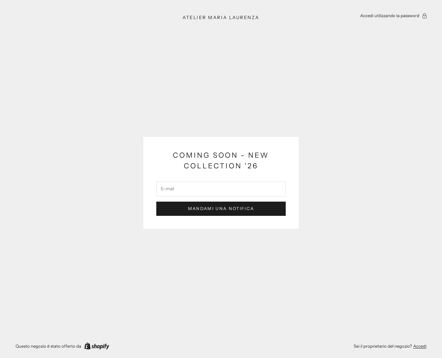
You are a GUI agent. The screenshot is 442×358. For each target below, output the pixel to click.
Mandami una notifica (221, 208)
